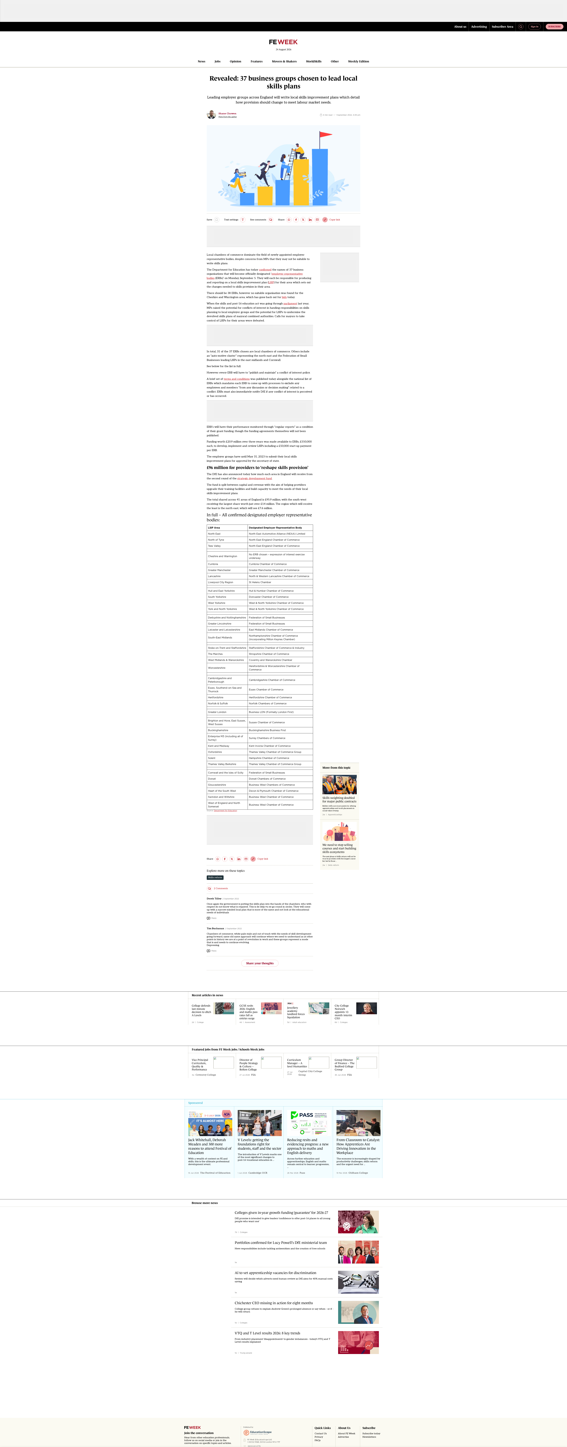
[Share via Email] (317, 219)
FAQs (318, 1440)
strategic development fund (254, 478)
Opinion (235, 61)
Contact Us (321, 1433)
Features (257, 61)
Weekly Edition (358, 61)
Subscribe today (371, 1433)
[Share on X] (303, 219)
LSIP (271, 282)
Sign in (534, 26)
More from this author (228, 117)
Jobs (217, 61)
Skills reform (215, 877)
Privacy (319, 1437)
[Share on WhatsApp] (289, 219)
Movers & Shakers (284, 61)
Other (335, 61)
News (201, 61)
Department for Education (225, 810)
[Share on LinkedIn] (310, 219)
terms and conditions (237, 379)
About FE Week (346, 1433)
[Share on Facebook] (296, 219)
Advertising (479, 26)
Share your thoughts (260, 963)
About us (460, 26)
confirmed (265, 269)
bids (284, 297)
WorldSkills (313, 61)
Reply (213, 918)
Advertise (343, 1437)
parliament (290, 303)
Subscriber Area (502, 26)
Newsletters (369, 1437)
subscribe (554, 26)
